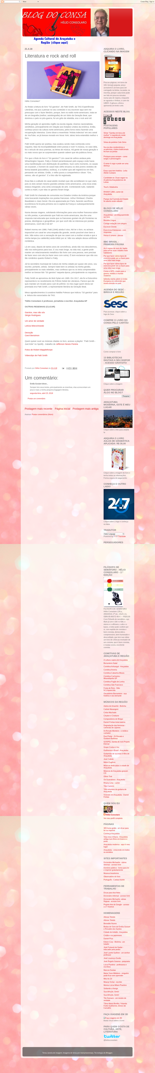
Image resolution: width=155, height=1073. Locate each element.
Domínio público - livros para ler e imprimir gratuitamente (116, 869)
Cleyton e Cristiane (111, 716)
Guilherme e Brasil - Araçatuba (116, 750)
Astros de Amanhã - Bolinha (115, 706)
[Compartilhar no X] (72, 368)
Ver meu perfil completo (113, 818)
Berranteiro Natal (110, 663)
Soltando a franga (111, 988)
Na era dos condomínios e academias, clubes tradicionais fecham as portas (116, 149)
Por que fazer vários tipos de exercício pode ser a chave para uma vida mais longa (116, 258)
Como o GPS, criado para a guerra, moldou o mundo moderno (115, 273)
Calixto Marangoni (111, 709)
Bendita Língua (110, 220)
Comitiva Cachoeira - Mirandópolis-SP (112, 677)
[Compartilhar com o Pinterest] (76, 368)
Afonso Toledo (109, 917)
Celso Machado (110, 712)
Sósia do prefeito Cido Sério (115, 142)
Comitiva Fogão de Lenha (114, 682)
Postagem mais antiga (85, 408)
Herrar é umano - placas (113, 235)
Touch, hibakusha (111, 187)
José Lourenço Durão (112, 958)
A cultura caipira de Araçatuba (116, 660)
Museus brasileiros (111, 873)
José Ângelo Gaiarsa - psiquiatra (117, 961)
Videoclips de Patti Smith (36, 355)
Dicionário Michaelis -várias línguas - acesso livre (115, 900)
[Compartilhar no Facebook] (74, 368)
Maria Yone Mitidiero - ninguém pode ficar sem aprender (116, 974)
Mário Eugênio (109, 762)
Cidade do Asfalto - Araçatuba (116, 932)
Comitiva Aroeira (110, 670)
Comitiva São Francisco (113, 685)
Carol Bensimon (32, 335)
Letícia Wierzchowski (34, 326)
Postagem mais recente (38, 408)
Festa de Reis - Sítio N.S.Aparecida (112, 689)
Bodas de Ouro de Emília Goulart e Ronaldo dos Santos (117, 928)
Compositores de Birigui (113, 719)
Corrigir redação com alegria (115, 223)
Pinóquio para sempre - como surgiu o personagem (115, 157)
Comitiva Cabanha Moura (114, 673)
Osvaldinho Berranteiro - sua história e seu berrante (115, 695)
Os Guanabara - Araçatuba (114, 780)
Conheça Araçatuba (112, 834)
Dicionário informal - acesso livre (117, 896)
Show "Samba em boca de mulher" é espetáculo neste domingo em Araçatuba (114, 135)
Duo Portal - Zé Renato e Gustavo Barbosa (114, 737)
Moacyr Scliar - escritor (113, 982)
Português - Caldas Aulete (114, 880)
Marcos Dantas (110, 970)
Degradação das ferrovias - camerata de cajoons (114, 726)
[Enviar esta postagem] (63, 368)
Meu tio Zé (108, 979)
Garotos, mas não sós (35, 312)
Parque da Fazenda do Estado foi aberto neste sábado (116, 200)
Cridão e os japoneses (113, 935)
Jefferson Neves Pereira (67, 344)
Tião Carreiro (109, 786)
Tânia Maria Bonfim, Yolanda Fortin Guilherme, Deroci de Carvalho (115, 1005)
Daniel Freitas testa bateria (114, 722)
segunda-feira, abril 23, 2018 (41, 393)
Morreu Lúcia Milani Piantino (115, 985)
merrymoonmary (86, 1053)
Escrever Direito (110, 227)
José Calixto (109, 759)
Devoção (29, 333)
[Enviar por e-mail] (67, 368)
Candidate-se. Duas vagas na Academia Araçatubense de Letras (116, 180)
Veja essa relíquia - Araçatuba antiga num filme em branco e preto (116, 839)
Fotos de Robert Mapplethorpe (39, 350)
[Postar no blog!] (70, 368)
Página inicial (62, 408)
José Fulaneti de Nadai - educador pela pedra (113, 948)
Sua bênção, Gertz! (111, 992)
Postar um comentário (36, 398)
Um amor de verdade (34, 321)
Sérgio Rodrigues (33, 315)
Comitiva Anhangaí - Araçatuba (116, 666)
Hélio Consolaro (113, 815)
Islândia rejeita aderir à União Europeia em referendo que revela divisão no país (115, 281)
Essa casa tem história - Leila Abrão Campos (115, 172)
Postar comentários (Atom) (42, 414)
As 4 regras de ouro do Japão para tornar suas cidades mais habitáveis (116, 250)
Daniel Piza (108, 939)
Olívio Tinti (108, 776)
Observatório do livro (112, 876)
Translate (122, 536)
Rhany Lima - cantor (112, 783)
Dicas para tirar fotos (112, 893)
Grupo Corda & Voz (111, 747)
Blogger (109, 1053)
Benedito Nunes (110, 923)
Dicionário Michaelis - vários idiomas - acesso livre (115, 863)
